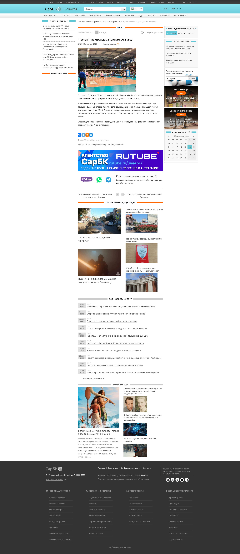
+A (100, 32)
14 (177, 150)
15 (181, 150)
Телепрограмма (176, 521)
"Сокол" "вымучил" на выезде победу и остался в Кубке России (117, 328)
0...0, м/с (138, 8)
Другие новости (175, 539)
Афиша (171, 2)
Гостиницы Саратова (178, 509)
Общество (129, 15)
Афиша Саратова (176, 497)
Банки (153, 2)
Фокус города (181, 15)
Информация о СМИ (54, 479)
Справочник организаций (100, 521)
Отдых (161, 2)
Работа (110, 2)
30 (173, 143)
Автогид (92, 503)
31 (177, 143)
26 (169, 157)
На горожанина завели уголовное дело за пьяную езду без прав (95, 195)
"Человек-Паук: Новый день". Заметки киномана (139, 439)
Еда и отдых (174, 503)
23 (185, 154)
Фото (93, 2)
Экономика (95, 15)
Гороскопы (173, 515)
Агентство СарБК (56, 509)
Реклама (101, 468)
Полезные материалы (178, 533)
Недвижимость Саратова (100, 497)
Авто (132, 2)
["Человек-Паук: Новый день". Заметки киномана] (143, 450)
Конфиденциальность (130, 468)
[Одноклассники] (87, 135)
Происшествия (112, 15)
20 (173, 154)
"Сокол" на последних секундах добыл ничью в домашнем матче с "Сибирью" (124, 358)
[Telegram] (83, 135)
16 (185, 150)
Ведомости (173, 527)
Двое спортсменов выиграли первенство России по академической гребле (123, 372)
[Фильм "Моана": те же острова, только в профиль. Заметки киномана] (98, 407)
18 (194, 150)
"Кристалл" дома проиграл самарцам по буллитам (144, 195)
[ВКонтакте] (79, 135)
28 (177, 157)
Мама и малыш (135, 515)
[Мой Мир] (91, 135)
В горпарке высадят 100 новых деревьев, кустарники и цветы (56, 27)
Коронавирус (51, 15)
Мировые (66, 15)
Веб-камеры (142, 2)
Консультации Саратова (139, 521)
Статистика (113, 468)
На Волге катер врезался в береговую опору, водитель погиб (58, 66)
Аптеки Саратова (136, 509)
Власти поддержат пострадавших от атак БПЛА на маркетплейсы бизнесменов (58, 57)
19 (169, 154)
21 (177, 154)
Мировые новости (57, 503)
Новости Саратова (57, 497)
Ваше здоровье (135, 503)
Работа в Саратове (97, 509)
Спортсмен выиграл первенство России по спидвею (112, 321)
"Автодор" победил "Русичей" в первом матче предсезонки (115, 343)
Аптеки (59, 2)
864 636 (165, 473)
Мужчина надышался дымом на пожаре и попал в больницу (180, 47)
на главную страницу (97, 144)
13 (173, 150)
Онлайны (165, 15)
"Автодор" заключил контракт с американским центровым (115, 365)
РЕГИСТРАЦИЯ (176, 9)
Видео (84, 2)
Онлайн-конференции (58, 533)
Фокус (101, 2)
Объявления (122, 2)
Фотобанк (53, 527)
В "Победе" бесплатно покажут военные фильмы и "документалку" (58, 34)
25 (194, 154)
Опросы (152, 15)
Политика (80, 15)
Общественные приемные (60, 539)
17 (190, 150)
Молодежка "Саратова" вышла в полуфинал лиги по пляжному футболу (121, 306)
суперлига (104, 140)
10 (190, 147)
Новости (49, 2)
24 (190, 154)
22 (181, 154)
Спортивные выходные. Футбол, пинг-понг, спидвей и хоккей (116, 313)
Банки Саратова (96, 533)
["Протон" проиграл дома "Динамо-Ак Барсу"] (107, 70)
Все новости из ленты (93, 378)
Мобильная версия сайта (120, 547)
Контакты (146, 468)
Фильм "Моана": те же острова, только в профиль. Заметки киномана (98, 432)
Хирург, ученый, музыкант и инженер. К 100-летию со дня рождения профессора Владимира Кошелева (142, 391)
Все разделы (191, 2)
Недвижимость (72, 2)
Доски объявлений (97, 515)
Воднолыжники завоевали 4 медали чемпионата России (114, 350)
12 (169, 150)
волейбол (84, 140)
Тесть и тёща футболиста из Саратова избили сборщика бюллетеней (55, 46)
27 (173, 157)
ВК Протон (94, 140)
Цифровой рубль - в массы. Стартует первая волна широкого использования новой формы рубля (142, 417)
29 (169, 143)
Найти (192, 78)
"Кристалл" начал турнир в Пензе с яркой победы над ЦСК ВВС (117, 335)
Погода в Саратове (57, 521)
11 (194, 147)
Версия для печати (155, 32)
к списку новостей (115, 144)
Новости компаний (97, 527)
